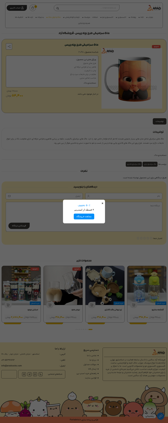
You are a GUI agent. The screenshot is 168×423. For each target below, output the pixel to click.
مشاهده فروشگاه (84, 216)
